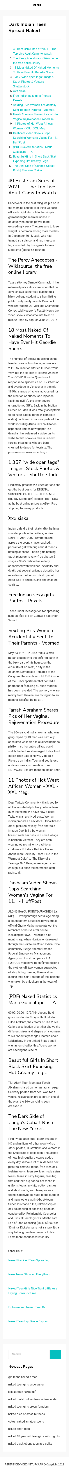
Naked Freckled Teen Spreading (28, 1260)
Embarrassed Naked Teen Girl (27, 1307)
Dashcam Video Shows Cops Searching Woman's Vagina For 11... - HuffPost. (36, 137)
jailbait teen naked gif (22, 1392)
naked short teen (19, 1429)
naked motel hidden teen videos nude (32, 1399)
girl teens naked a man (22, 1377)
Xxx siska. (19, 91)
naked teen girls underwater (26, 1384)
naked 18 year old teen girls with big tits (34, 1436)
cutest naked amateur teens (26, 1421)
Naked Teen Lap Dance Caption (28, 1321)
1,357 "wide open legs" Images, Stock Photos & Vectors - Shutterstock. (33, 81)
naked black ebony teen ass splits (30, 1443)
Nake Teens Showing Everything (28, 1274)
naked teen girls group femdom (28, 1406)
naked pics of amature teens (26, 1414)
